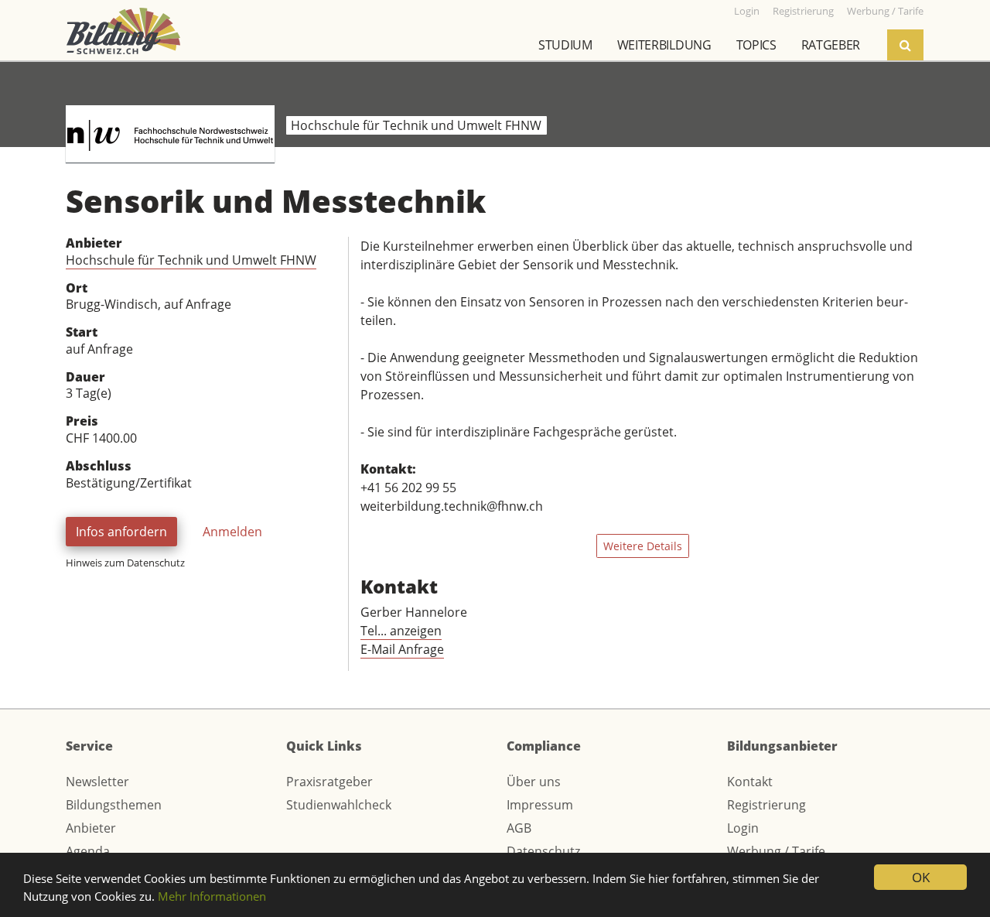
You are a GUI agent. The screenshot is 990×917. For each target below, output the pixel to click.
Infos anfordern (121, 531)
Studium (565, 44)
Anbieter (91, 828)
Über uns (534, 781)
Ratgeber (830, 44)
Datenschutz (543, 851)
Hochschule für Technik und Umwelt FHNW (191, 260)
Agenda (88, 851)
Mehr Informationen (212, 896)
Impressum (540, 804)
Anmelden (232, 531)
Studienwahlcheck (338, 804)
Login (743, 828)
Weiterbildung (664, 44)
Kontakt (750, 781)
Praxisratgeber (329, 781)
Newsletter (97, 781)
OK (921, 877)
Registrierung (766, 804)
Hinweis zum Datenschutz (125, 563)
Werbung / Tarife (776, 851)
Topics (756, 44)
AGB (519, 828)
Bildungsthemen (114, 804)
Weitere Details (642, 546)
